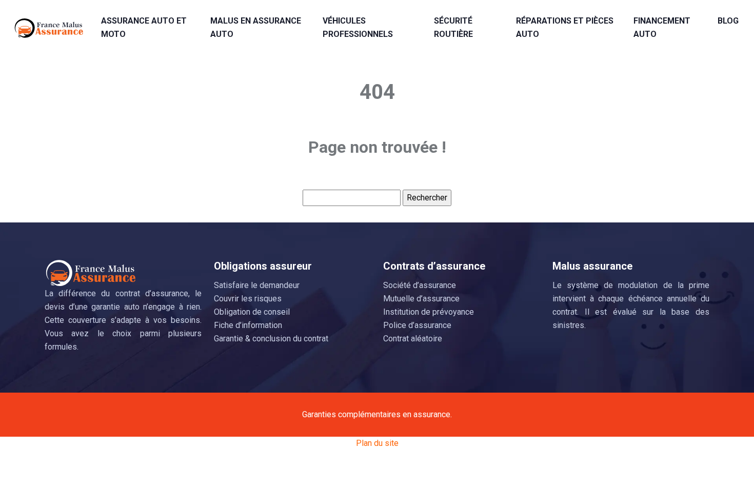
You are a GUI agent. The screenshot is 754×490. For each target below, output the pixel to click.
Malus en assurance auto (255, 27)
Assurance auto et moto (144, 27)
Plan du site (377, 443)
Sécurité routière (453, 27)
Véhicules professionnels (358, 27)
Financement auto (661, 27)
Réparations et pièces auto (564, 27)
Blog (728, 21)
